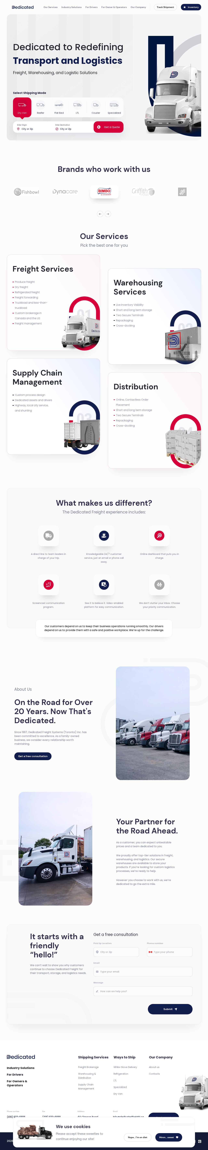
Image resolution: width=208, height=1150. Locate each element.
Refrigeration (121, 1073)
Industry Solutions (71, 7)
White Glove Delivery (125, 1067)
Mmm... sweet (166, 1137)
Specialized (120, 1087)
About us (154, 1067)
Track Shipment (165, 7)
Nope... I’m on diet (137, 1137)
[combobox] (150, 952)
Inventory (193, 7)
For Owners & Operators (17, 1083)
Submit (168, 1009)
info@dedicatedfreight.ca (128, 1114)
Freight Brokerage (88, 1067)
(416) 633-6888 (16, 1114)
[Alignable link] (199, 1141)
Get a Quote (112, 127)
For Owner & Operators (114, 7)
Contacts (154, 1073)
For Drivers (91, 7)
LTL (115, 1080)
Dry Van (118, 1093)
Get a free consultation (33, 756)
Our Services (51, 7)
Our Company (138, 7)
